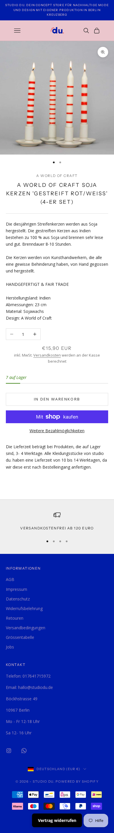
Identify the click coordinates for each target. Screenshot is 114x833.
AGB (10, 579)
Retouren (14, 618)
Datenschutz (18, 599)
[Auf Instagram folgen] (9, 751)
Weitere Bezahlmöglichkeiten (57, 430)
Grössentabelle (20, 637)
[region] (57, 521)
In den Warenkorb (57, 399)
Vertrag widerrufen (57, 820)
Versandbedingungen (25, 627)
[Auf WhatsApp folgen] (24, 751)
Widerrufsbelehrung (24, 608)
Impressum (16, 589)
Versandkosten (47, 355)
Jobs (10, 647)
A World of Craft (56, 175)
